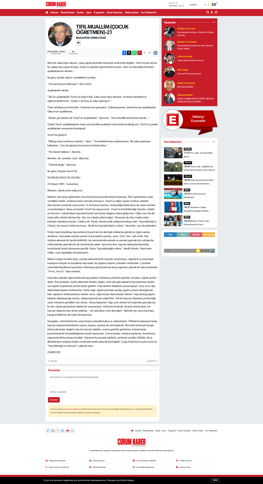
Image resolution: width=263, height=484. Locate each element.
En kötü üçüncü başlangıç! (195, 196)
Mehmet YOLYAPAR (187, 42)
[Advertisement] (34, 59)
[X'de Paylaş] (129, 53)
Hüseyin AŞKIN (184, 57)
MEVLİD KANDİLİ (185, 87)
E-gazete (99, 12)
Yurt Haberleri (148, 12)
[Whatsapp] (72, 431)
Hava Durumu (99, 461)
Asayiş (188, 149)
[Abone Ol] (155, 53)
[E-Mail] (78, 43)
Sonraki (151, 361)
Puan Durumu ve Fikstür (59, 467)
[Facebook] (48, 431)
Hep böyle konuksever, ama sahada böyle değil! (195, 47)
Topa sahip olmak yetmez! (190, 60)
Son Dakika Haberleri (145, 467)
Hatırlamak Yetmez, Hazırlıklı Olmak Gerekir (195, 33)
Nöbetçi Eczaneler (57, 461)
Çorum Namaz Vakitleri (146, 461)
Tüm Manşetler (99, 467)
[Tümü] (213, 22)
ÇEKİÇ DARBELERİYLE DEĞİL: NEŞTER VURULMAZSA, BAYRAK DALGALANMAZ (195, 100)
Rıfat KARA (182, 70)
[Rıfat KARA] (169, 72)
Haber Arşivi (185, 467)
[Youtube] (67, 431)
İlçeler (80, 12)
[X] (53, 431)
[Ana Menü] (216, 12)
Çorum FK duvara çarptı (189, 74)
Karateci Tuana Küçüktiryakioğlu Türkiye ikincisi (196, 209)
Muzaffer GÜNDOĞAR (91, 38)
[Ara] (208, 12)
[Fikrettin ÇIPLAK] (169, 85)
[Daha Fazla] (139, 53)
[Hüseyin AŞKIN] (169, 58)
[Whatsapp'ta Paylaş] (134, 53)
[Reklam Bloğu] (189, 122)
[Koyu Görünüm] (212, 12)
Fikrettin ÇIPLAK (186, 83)
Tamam (215, 480)
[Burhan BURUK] (169, 98)
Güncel (54, 12)
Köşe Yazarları (115, 12)
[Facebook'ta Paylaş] (124, 53)
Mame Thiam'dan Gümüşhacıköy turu (196, 223)
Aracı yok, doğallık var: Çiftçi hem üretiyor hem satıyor (199, 168)
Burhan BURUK (185, 95)
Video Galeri (131, 12)
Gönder (54, 400)
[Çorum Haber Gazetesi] (56, 4)
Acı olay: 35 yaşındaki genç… (198, 155)
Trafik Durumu (185, 461)
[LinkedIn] (62, 431)
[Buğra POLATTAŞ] (169, 32)
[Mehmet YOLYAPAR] (169, 45)
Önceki (53, 361)
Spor (89, 12)
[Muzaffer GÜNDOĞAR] (60, 34)
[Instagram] (57, 431)
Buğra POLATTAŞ (186, 29)
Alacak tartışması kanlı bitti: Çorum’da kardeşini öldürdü (198, 182)
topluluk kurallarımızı (73, 409)
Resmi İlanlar (68, 12)
